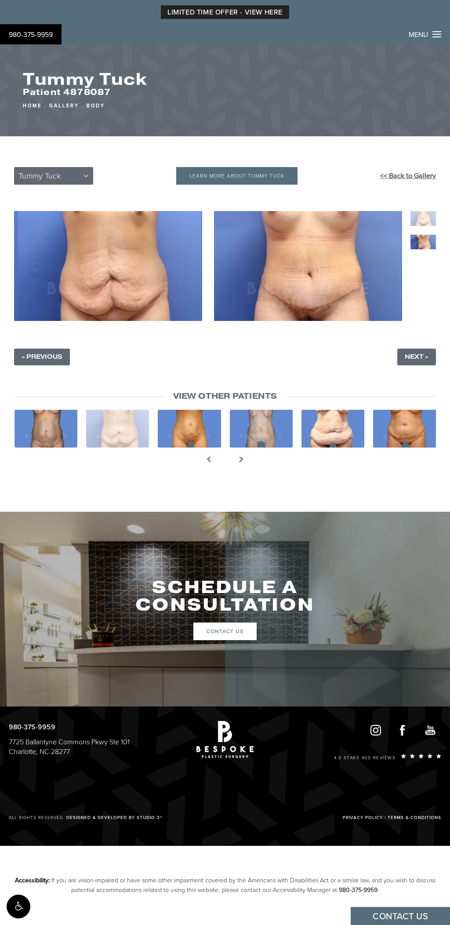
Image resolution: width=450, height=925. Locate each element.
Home (32, 106)
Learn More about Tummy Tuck (236, 176)
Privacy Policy (363, 817)
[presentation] (212, 459)
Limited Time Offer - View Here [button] (225, 12)
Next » (416, 357)
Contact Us (225, 631)
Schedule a (225, 596)
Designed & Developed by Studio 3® (114, 817)
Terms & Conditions (414, 817)
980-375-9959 (31, 34)
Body (96, 106)
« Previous (42, 357)
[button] (18, 906)
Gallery (64, 106)
